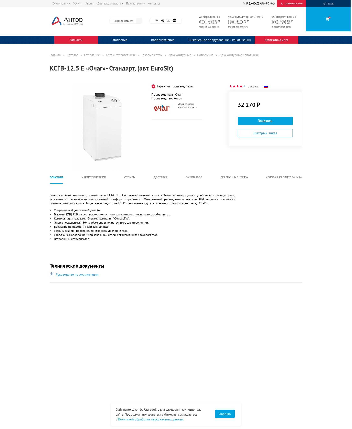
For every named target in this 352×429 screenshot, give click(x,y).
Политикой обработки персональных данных (151, 419)
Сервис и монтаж (233, 177)
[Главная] (76, 21)
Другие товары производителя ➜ (187, 105)
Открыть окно (59, 82)
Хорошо (225, 414)
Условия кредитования (283, 177)
